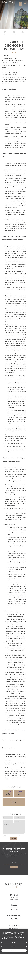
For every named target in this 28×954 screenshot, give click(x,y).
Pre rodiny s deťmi (14, 919)
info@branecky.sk (14, 899)
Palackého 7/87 (14, 908)
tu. (4, 741)
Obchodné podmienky (14, 928)
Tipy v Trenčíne (14, 918)
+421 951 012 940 (14, 897)
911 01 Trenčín (14, 909)
